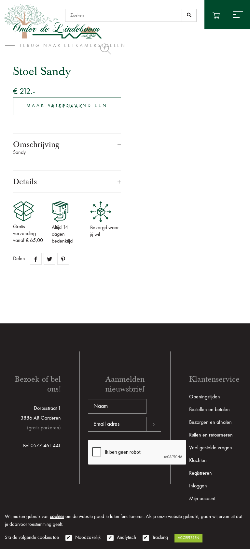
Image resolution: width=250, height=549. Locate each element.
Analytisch (126, 537)
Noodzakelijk (88, 537)
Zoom (105, 48)
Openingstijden (204, 397)
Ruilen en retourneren (211, 435)
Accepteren (188, 538)
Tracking (160, 537)
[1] (189, 15)
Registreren (200, 473)
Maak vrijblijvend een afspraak (67, 106)
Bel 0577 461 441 (42, 446)
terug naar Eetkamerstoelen (73, 45)
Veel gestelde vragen (210, 448)
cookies (57, 516)
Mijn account (202, 498)
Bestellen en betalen (209, 409)
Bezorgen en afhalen (210, 422)
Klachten (198, 460)
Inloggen (198, 486)
